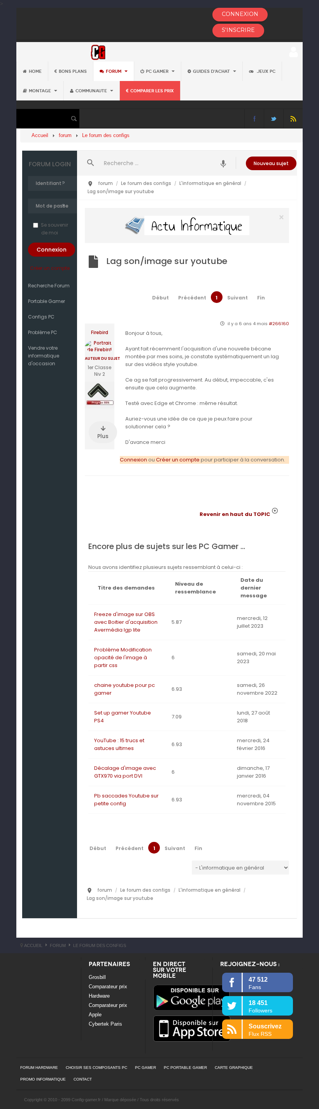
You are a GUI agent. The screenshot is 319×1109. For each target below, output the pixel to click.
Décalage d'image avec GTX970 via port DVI (125, 772)
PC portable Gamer (185, 1067)
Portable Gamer (46, 301)
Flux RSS (293, 118)
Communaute (91, 90)
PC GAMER (145, 1067)
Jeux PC (265, 71)
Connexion (133, 459)
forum (114, 71)
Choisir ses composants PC (96, 1067)
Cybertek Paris (105, 1024)
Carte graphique (234, 1067)
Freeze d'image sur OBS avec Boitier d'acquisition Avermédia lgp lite (126, 622)
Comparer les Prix (152, 90)
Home (35, 71)
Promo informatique (43, 1079)
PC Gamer (158, 71)
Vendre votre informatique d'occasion (43, 356)
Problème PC (42, 332)
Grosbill (97, 977)
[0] (187, 225)
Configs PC (41, 316)
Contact (83, 1079)
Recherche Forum (49, 285)
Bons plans (73, 71)
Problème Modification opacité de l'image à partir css (123, 657)
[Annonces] (223, 163)
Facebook (254, 118)
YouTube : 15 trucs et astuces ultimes (119, 744)
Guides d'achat (212, 71)
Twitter (273, 118)
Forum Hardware (39, 1067)
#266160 (279, 323)
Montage (40, 90)
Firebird (99, 332)
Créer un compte (50, 268)
